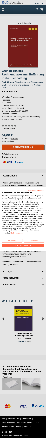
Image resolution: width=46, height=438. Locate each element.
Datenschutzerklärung (35, 190)
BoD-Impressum (17, 233)
